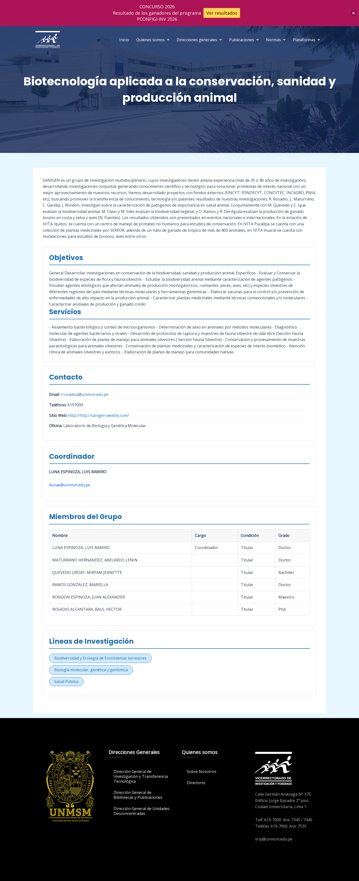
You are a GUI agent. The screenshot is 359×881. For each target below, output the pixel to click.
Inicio (124, 39)
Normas (273, 39)
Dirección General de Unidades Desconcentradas (141, 811)
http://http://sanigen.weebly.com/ (98, 415)
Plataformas (304, 39)
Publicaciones (241, 39)
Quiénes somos (150, 39)
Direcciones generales (197, 39)
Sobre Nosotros (201, 771)
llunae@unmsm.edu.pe (69, 485)
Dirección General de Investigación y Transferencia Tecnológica (141, 776)
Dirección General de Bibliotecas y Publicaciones (138, 795)
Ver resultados (221, 13)
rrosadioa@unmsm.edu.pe (84, 394)
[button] (153, 39)
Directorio (196, 782)
